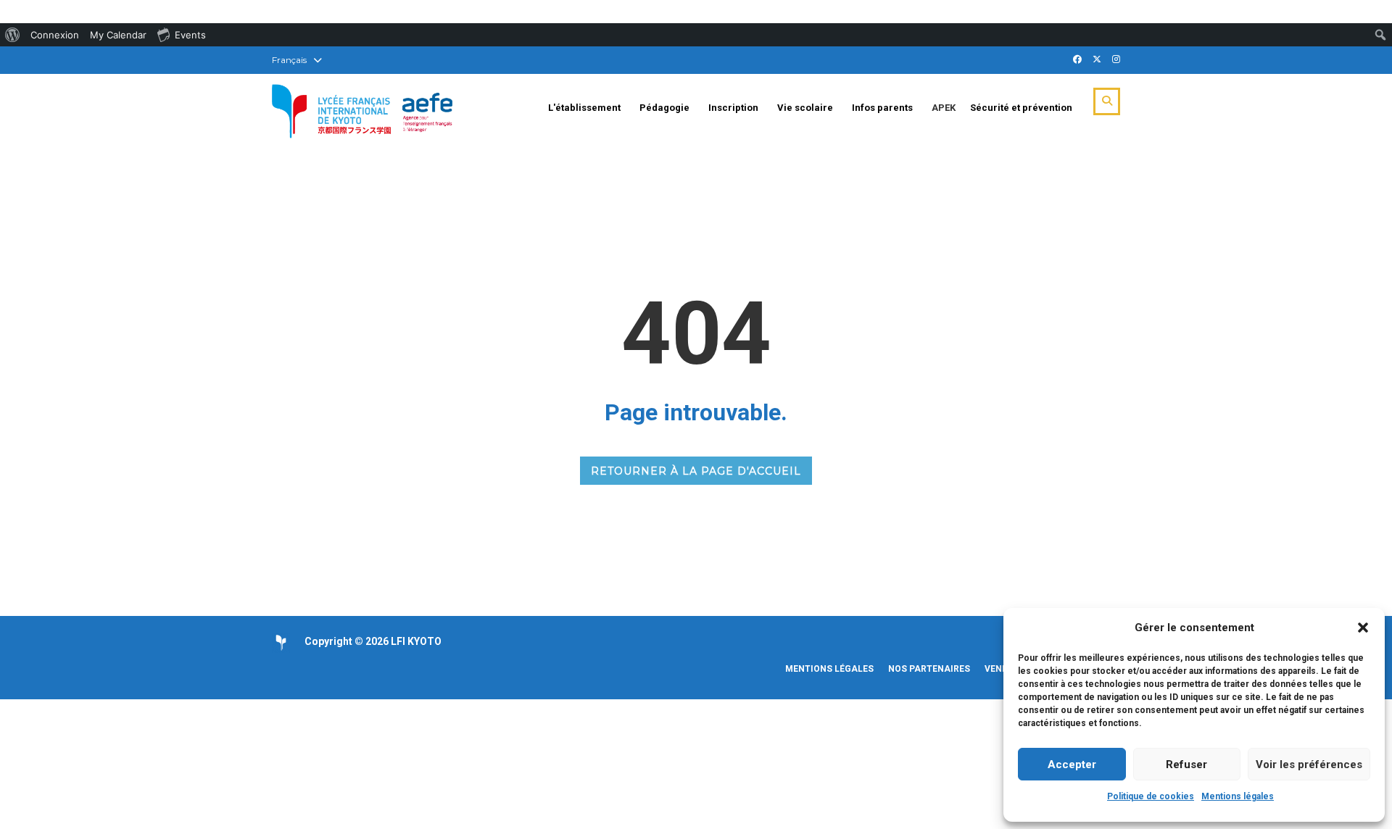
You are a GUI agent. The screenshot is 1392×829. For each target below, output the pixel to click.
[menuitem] (12, 34)
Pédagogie (664, 107)
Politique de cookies (1150, 796)
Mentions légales (1237, 796)
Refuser (1186, 764)
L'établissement (584, 107)
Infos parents (882, 107)
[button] (1363, 627)
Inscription (733, 107)
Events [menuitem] (190, 35)
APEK (944, 107)
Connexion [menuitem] (54, 35)
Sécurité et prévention (1021, 107)
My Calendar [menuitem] (118, 35)
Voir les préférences (1309, 764)
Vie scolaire (805, 107)
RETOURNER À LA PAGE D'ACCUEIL (696, 471)
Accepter (1072, 764)
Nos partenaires (929, 669)
